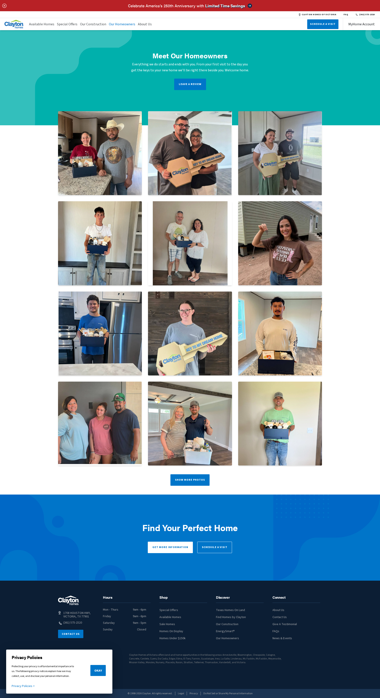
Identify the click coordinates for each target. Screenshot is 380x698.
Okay (98, 670)
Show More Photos (190, 480)
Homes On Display (171, 631)
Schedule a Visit (214, 547)
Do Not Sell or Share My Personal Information (228, 693)
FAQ (345, 14)
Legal (181, 693)
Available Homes (41, 24)
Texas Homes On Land (230, 610)
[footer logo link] (68, 600)
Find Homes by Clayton (231, 617)
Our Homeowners (122, 24)
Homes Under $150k (172, 638)
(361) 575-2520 (367, 14)
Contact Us (71, 634)
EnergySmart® (225, 631)
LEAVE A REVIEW (190, 84)
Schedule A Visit (323, 24)
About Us (145, 24)
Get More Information (170, 547)
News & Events (282, 638)
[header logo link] (14, 24)
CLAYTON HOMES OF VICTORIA (319, 14)
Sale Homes (167, 624)
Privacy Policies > (23, 686)
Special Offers (67, 24)
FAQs (275, 631)
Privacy (194, 693)
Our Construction (93, 24)
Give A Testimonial (284, 624)
